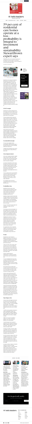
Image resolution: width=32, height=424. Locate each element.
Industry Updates (26, 412)
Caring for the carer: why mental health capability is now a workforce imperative (16, 370)
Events (25, 20)
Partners (26, 415)
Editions (21, 20)
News (7, 20)
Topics (17, 20)
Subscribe (26, 400)
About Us (19, 413)
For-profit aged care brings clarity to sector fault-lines (24, 369)
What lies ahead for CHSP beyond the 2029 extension (7, 369)
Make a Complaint (19, 416)
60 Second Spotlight (12, 20)
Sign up (24, 85)
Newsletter (26, 416)
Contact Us (19, 414)
